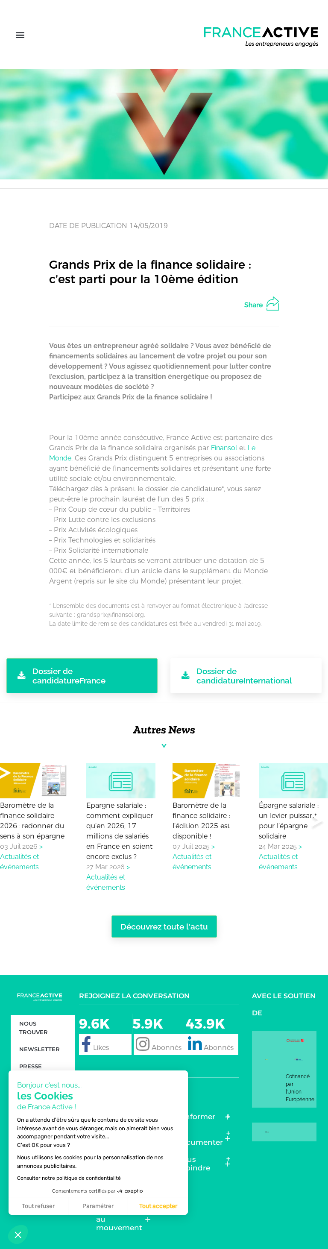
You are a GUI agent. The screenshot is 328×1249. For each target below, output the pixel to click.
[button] (20, 35)
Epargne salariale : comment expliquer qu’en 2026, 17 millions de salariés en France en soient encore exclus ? (119, 830)
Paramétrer (98, 1206)
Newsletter (39, 1049)
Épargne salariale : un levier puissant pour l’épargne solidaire (289, 820)
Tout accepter (158, 1206)
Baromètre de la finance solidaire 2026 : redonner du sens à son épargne (32, 820)
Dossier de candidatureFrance (68, 675)
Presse (30, 1066)
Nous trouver (33, 1027)
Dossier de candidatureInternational (244, 675)
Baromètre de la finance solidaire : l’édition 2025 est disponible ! (201, 820)
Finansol (224, 448)
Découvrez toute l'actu (164, 926)
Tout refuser (38, 1206)
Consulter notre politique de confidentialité (69, 1178)
